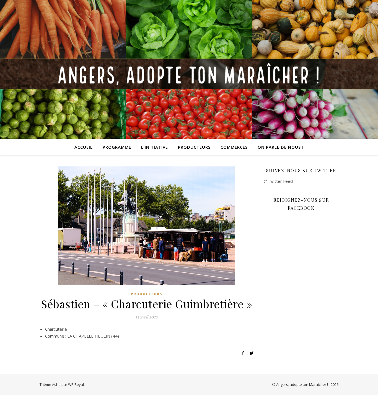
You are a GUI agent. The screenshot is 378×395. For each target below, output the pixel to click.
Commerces (234, 147)
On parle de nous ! (281, 147)
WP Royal (76, 384)
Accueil (83, 147)
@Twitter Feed (278, 181)
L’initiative (154, 147)
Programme (117, 147)
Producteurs (194, 147)
